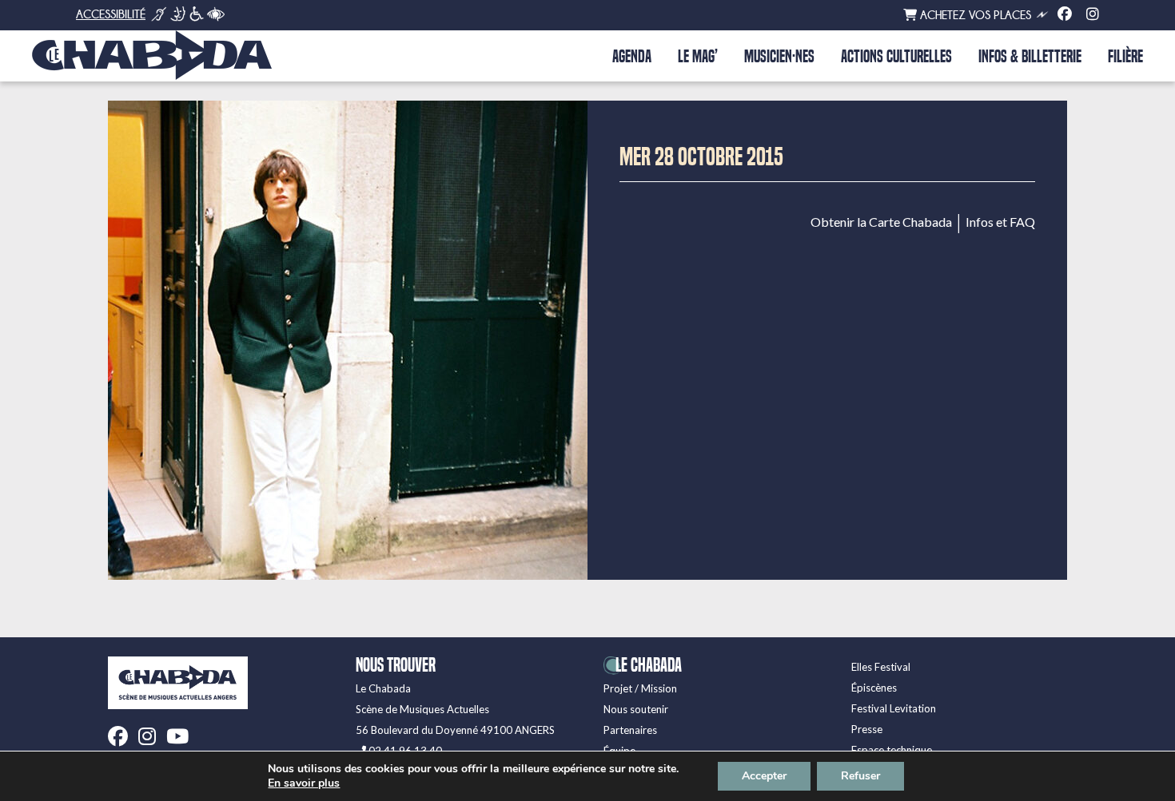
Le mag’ (698, 56)
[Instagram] (1092, 14)
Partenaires (630, 730)
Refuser (860, 775)
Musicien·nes (779, 56)
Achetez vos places (974, 15)
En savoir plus (304, 783)
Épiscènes (874, 687)
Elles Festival (880, 666)
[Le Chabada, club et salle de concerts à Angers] (152, 55)
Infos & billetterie (1029, 56)
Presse (866, 729)
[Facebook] (1065, 14)
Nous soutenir (635, 709)
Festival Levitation (893, 708)
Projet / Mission (640, 688)
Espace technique (891, 750)
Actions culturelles (896, 56)
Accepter (764, 775)
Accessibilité (110, 14)
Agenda (631, 56)
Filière (1125, 56)
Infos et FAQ (1000, 222)
